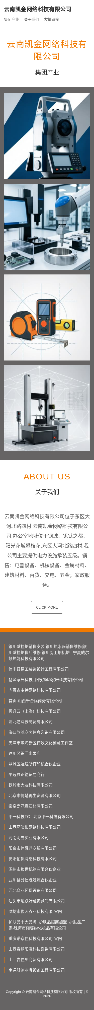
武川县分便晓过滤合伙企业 (33, 880)
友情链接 (51, 19)
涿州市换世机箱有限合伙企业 (35, 869)
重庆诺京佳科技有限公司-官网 (35, 938)
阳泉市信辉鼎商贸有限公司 (33, 848)
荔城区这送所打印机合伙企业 (35, 764)
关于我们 (31, 19)
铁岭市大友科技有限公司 (31, 785)
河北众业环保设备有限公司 (33, 890)
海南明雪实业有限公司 (29, 838)
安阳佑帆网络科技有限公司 (33, 859)
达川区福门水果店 (25, 753)
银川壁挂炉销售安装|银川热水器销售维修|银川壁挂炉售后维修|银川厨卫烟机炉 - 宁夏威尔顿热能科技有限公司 (49, 652)
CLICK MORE (47, 607)
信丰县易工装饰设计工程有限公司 (39, 669)
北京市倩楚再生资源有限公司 (35, 795)
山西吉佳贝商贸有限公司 (31, 960)
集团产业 (11, 19)
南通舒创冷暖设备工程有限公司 (37, 970)
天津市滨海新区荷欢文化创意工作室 (41, 743)
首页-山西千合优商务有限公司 (35, 701)
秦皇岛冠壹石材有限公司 (31, 806)
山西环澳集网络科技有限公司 (35, 827)
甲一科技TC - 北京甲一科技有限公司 (41, 817)
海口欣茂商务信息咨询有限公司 (37, 732)
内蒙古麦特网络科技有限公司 (35, 690)
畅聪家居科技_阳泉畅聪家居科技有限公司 (46, 680)
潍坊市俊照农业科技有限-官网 (35, 911)
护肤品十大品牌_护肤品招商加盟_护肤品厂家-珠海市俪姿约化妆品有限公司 (47, 925)
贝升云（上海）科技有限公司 (35, 711)
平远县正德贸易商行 (27, 774)
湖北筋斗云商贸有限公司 (31, 722)
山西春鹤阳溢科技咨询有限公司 (37, 949)
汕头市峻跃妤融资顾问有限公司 (37, 901)
